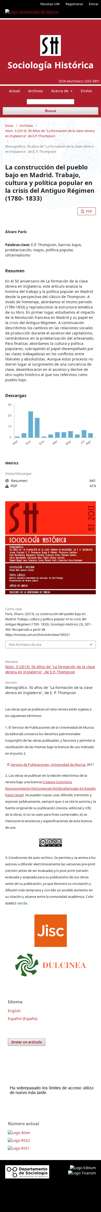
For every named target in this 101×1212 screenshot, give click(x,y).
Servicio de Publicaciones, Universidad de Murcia (48, 764)
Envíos (86, 90)
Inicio (9, 125)
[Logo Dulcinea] (50, 963)
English (14, 1010)
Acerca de (60, 90)
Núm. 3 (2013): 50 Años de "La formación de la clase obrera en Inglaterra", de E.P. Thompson (50, 133)
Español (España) (22, 1018)
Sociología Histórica (51, 65)
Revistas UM (50, 4)
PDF (88, 211)
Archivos (35, 90)
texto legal (14, 795)
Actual (14, 90)
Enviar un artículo (26, 1042)
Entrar (93, 4)
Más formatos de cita (25, 644)
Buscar (50, 111)
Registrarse (74, 4)
